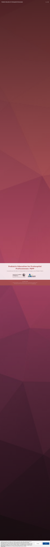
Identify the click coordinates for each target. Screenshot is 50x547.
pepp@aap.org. (34, 283)
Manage (38, 543)
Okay (46, 543)
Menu (46, 2)
